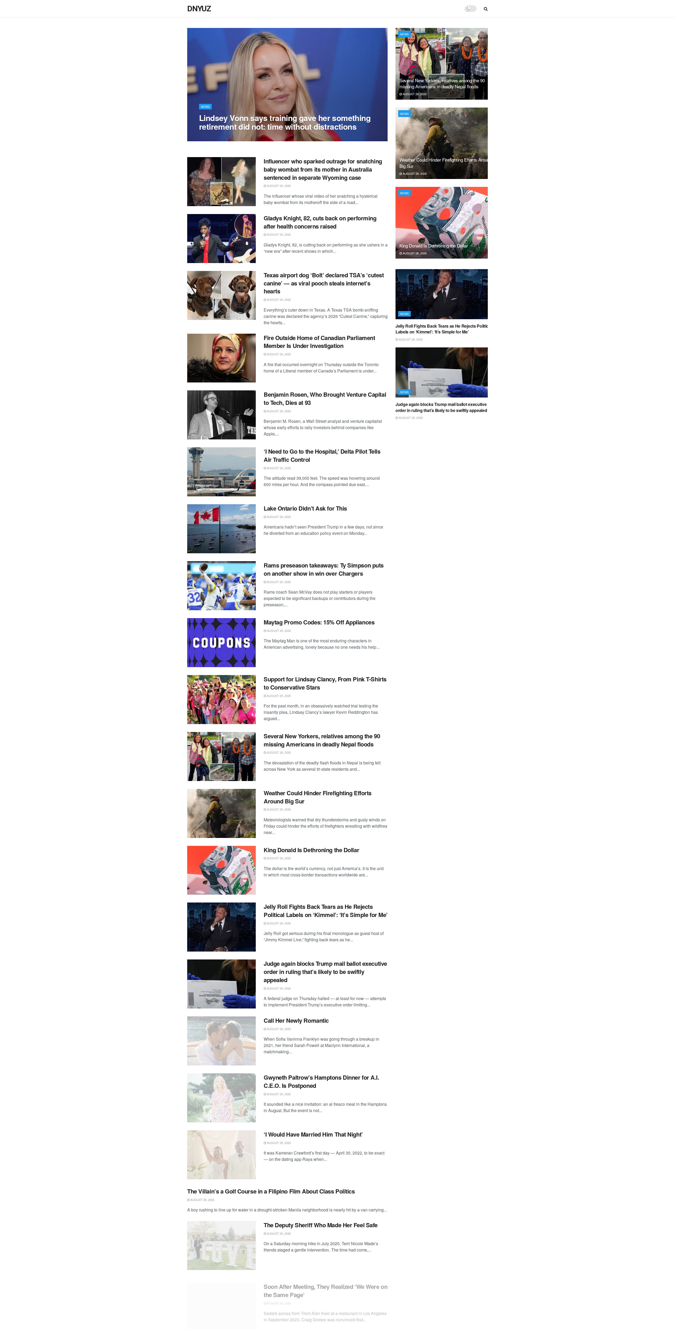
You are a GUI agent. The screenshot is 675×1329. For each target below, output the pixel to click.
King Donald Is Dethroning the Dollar (311, 850)
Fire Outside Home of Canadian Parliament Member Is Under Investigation (319, 341)
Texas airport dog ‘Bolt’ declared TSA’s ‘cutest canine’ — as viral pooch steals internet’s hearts (324, 283)
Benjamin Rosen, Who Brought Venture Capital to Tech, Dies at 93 (325, 398)
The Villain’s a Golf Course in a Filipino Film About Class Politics (271, 1191)
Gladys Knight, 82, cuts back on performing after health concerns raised (320, 222)
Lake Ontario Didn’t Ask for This (305, 508)
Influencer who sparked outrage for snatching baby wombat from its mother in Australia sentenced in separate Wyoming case (323, 169)
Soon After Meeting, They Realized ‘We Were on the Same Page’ (325, 1286)
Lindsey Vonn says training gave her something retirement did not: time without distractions (284, 122)
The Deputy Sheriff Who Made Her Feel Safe (321, 1225)
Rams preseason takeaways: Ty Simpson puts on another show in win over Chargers (324, 569)
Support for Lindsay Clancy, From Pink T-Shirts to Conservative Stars (325, 683)
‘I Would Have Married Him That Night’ (313, 1134)
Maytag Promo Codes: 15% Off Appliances (319, 622)
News (205, 106)
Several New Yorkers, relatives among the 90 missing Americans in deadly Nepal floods (322, 740)
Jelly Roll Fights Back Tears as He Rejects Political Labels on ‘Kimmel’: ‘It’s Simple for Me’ (326, 910)
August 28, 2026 (213, 137)
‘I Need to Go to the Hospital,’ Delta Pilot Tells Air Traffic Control (322, 455)
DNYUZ (199, 9)
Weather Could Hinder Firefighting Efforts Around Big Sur (318, 797)
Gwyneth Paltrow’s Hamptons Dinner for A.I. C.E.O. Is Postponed (321, 1081)
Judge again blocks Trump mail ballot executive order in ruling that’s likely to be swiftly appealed (325, 971)
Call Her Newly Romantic (296, 1020)
